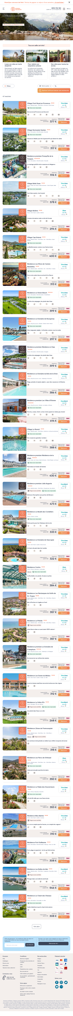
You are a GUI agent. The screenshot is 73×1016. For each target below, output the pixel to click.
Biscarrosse (43, 544)
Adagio (39, 958)
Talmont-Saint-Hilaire (48, 323)
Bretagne (33, 704)
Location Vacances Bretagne (45, 1004)
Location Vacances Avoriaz (27, 1002)
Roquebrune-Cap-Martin (49, 488)
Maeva (39, 961)
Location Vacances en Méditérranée (60, 1004)
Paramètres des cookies (26, 969)
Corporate (40, 979)
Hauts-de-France (35, 185)
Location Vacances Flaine (27, 1003)
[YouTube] (56, 986)
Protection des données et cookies (27, 961)
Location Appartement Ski (49, 1000)
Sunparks (39, 965)
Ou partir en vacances (39, 1008)
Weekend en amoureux (19, 1008)
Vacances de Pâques (7, 1000)
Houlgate (46, 351)
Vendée (40, 323)
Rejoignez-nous (41, 983)
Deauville (46, 160)
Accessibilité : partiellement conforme (27, 976)
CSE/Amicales (41, 967)
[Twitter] (66, 982)
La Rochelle (42, 569)
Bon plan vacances (60, 1007)
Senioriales (40, 977)
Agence (39, 972)
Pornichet (49, 378)
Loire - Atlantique (43, 378)
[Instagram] (61, 982)
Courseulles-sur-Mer (41, 900)
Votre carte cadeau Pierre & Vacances (27, 994)
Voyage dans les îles (33, 1007)
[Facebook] (56, 982)
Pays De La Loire (34, 323)
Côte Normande (39, 132)
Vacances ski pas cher (38, 1000)
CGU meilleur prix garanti (26, 973)
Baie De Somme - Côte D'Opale (46, 185)
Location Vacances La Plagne (15, 1003)
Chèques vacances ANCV (18, 1000)
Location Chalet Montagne (15, 1002)
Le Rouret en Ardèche (53, 431)
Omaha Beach (47, 294)
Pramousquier (30, 734)
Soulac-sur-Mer (44, 677)
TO (38, 970)
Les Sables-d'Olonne (47, 405)
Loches (36, 516)
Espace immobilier (42, 974)
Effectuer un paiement (26, 985)
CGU (21, 964)
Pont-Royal (51, 105)
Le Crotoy (56, 460)
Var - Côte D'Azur (47, 239)
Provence (46, 105)
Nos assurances (24, 971)
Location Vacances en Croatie (10, 1006)
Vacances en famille (29, 1008)
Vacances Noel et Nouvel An (14, 1007)
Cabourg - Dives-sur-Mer (50, 844)
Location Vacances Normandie (18, 1004)
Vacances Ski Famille (60, 1000)
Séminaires (5, 965)
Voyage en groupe (43, 1007)
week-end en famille (59, 1008)
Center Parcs (40, 963)
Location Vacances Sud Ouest (31, 1004)
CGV (21, 966)
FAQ (4, 958)
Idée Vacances (62, 1003)
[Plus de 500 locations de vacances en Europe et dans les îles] (16, 9)
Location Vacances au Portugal (51, 1006)
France (28, 105)
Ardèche (46, 431)
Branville (46, 132)
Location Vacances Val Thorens (54, 1002)
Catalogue (5, 961)
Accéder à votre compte (26, 991)
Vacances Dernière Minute (52, 1003)
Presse (39, 981)
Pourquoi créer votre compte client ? (27, 988)
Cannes (53, 268)
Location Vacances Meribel (40, 1003)
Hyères (53, 622)
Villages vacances (52, 1007)
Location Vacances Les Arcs (40, 1002)
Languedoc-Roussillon (49, 871)
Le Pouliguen (50, 651)
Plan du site (6, 963)
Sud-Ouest (33, 212)
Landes (38, 212)
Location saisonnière (49, 1008)
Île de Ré (41, 791)
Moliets (42, 212)
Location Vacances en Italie (38, 1006)
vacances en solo (25, 1007)
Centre (32, 516)
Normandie (33, 132)
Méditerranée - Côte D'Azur (37, 105)
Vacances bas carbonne (9, 967)
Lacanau (42, 817)
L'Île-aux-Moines (39, 704)
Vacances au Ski (28, 1000)
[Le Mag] (61, 986)
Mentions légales (24, 958)
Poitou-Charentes (35, 569)
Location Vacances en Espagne (25, 1006)
